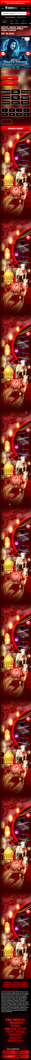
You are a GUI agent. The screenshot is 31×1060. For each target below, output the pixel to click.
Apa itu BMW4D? (13, 1049)
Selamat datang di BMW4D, (9, 990)
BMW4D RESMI (15, 128)
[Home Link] (11, 8)
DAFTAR (10, 83)
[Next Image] (28, 53)
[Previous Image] (3, 53)
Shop (2, 8)
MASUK (10, 78)
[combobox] (13, 13)
